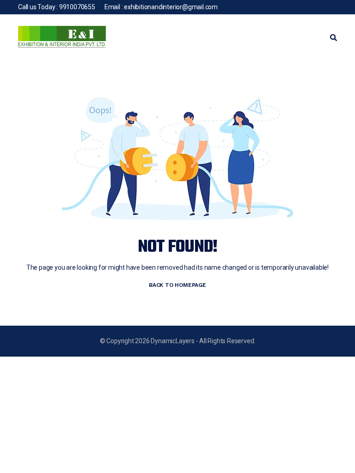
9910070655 (77, 7)
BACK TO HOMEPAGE (177, 285)
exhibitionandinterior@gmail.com (171, 7)
